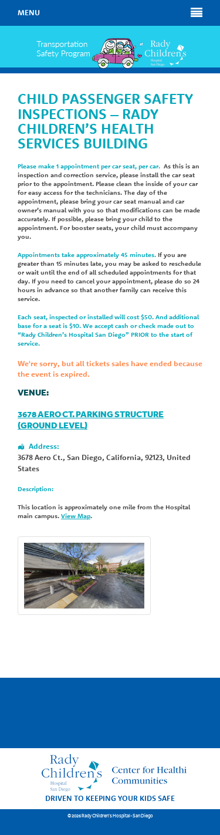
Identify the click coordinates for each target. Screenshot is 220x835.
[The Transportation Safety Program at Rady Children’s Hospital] (110, 53)
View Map (75, 516)
